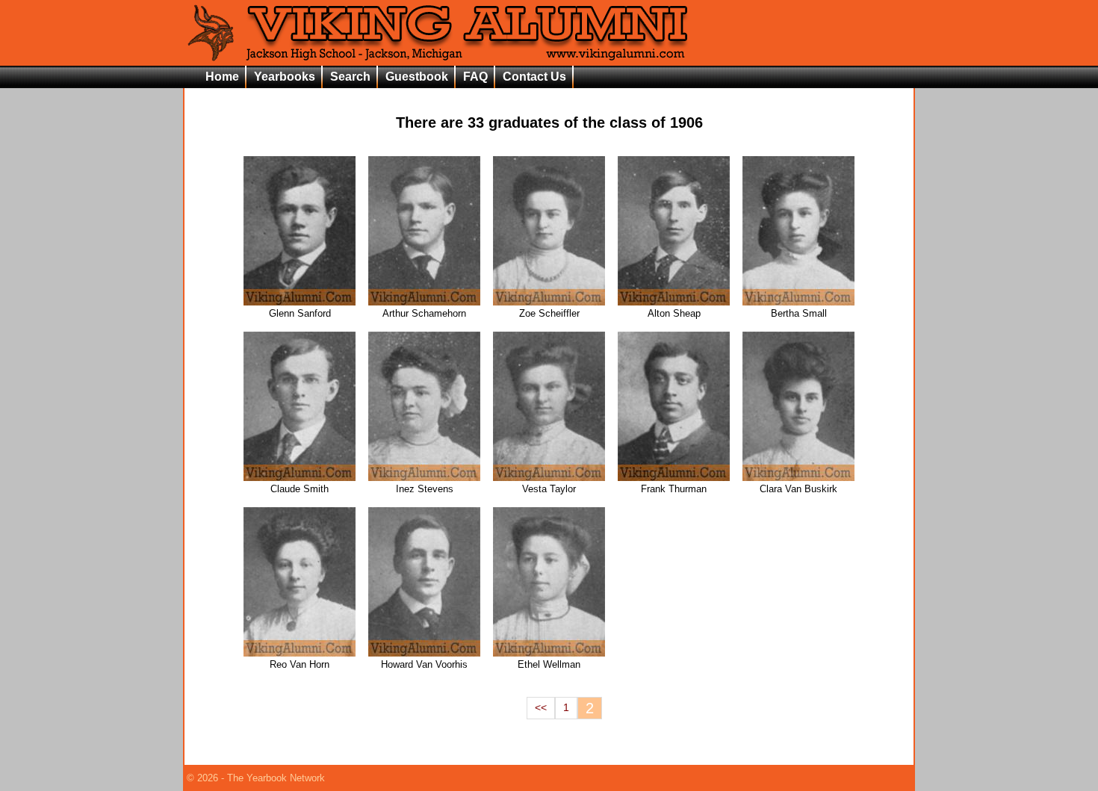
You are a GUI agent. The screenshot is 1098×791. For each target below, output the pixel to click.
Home (222, 76)
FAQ (475, 76)
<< (541, 707)
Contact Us (534, 76)
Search (350, 76)
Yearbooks (284, 76)
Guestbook (416, 76)
